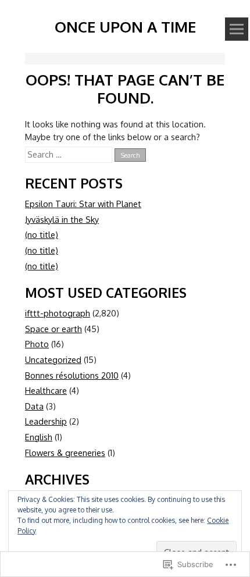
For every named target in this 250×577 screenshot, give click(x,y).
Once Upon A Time (125, 26)
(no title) (41, 234)
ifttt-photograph (57, 313)
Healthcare (46, 390)
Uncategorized (53, 359)
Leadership (46, 421)
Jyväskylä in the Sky (62, 219)
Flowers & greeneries (65, 452)
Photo (37, 344)
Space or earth (53, 328)
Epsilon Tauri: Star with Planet (83, 203)
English (38, 437)
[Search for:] (70, 154)
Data (34, 406)
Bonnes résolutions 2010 (72, 375)
